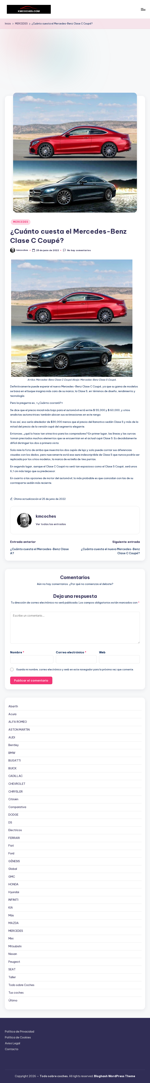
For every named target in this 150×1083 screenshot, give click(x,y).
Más (11, 915)
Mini (10, 938)
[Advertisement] (75, 58)
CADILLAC (15, 776)
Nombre (17, 652)
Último (12, 1000)
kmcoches (46, 516)
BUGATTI (14, 760)
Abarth (13, 706)
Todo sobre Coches (21, 985)
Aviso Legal (12, 1043)
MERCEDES (20, 221)
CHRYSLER (15, 791)
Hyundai (13, 892)
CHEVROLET (16, 784)
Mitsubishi (14, 946)
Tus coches (16, 992)
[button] (51, 524)
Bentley (13, 745)
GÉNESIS (14, 861)
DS (10, 822)
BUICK (12, 768)
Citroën (13, 799)
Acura (12, 714)
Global (12, 869)
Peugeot (14, 962)
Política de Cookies (18, 1037)
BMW (11, 753)
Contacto (11, 1049)
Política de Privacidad (19, 1031)
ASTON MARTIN (19, 729)
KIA (10, 907)
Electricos (15, 830)
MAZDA (13, 923)
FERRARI (14, 838)
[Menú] (143, 9)
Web (102, 652)
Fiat (11, 845)
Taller (12, 977)
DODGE (13, 814)
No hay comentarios (79, 250)
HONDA (13, 884)
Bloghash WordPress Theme (114, 1076)
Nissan (12, 954)
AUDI (11, 737)
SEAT (12, 969)
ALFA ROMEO (17, 722)
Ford (11, 853)
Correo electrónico (71, 652)
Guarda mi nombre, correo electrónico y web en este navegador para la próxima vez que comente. (75, 669)
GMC (11, 876)
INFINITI (13, 900)
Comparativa (17, 807)
